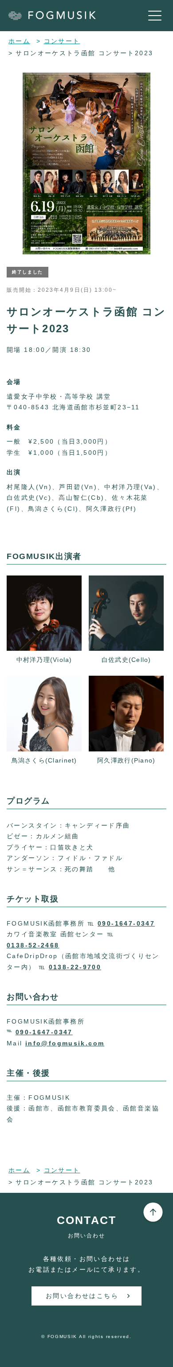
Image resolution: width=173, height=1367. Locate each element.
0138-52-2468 (33, 945)
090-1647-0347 (126, 923)
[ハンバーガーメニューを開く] (155, 15)
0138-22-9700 (75, 967)
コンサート (62, 41)
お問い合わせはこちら (82, 1295)
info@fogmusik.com (64, 1043)
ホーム (19, 41)
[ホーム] (56, 16)
